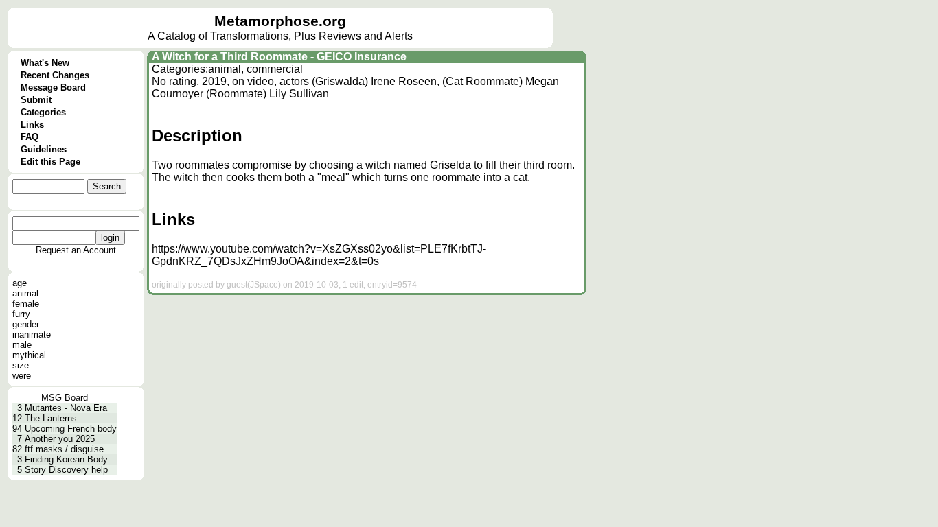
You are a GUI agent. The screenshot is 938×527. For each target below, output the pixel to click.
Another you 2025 (60, 439)
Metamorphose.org (280, 21)
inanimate (31, 334)
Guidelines (44, 149)
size (20, 365)
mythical (29, 355)
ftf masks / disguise (64, 449)
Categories (43, 112)
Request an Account (76, 250)
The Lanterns (51, 418)
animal (25, 293)
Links (32, 124)
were (21, 376)
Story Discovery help (66, 470)
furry (21, 314)
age (19, 283)
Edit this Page (50, 161)
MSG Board (64, 398)
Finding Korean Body (66, 459)
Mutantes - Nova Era (66, 408)
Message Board (53, 87)
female (25, 303)
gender (25, 324)
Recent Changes (55, 75)
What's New (45, 63)
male (22, 345)
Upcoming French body (71, 428)
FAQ (29, 137)
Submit (36, 100)
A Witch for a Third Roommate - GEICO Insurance (279, 56)
